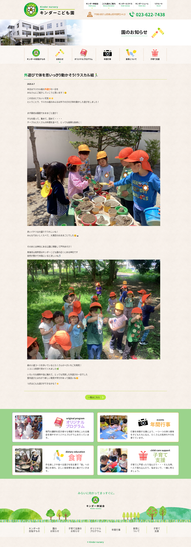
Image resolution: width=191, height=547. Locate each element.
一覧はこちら (94, 397)
